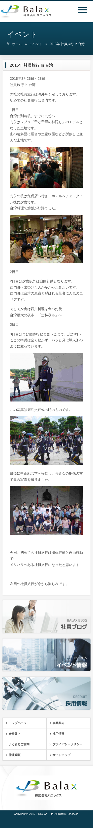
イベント (35, 44)
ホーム (17, 44)
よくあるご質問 (19, 744)
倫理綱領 (15, 755)
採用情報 (58, 733)
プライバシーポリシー (67, 744)
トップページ (18, 723)
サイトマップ (61, 755)
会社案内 (15, 733)
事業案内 (58, 723)
